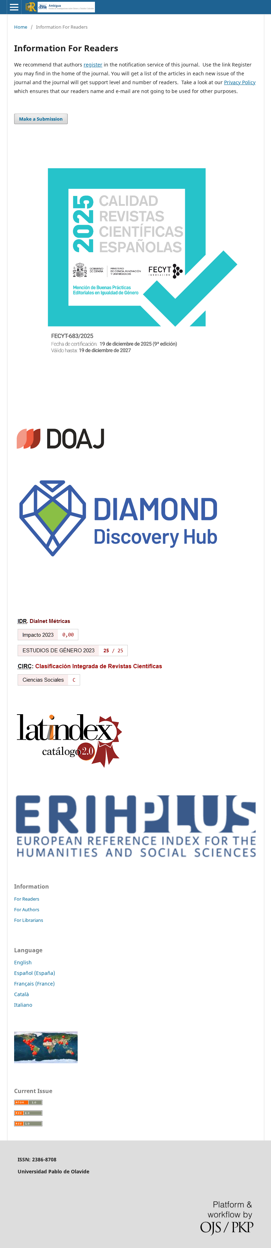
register (93, 64)
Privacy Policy (239, 82)
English (23, 962)
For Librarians (28, 920)
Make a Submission (41, 119)
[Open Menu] (14, 7)
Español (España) (34, 973)
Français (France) (34, 983)
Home (20, 27)
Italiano (23, 1004)
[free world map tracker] (46, 1061)
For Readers (26, 899)
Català (21, 994)
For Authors (26, 909)
